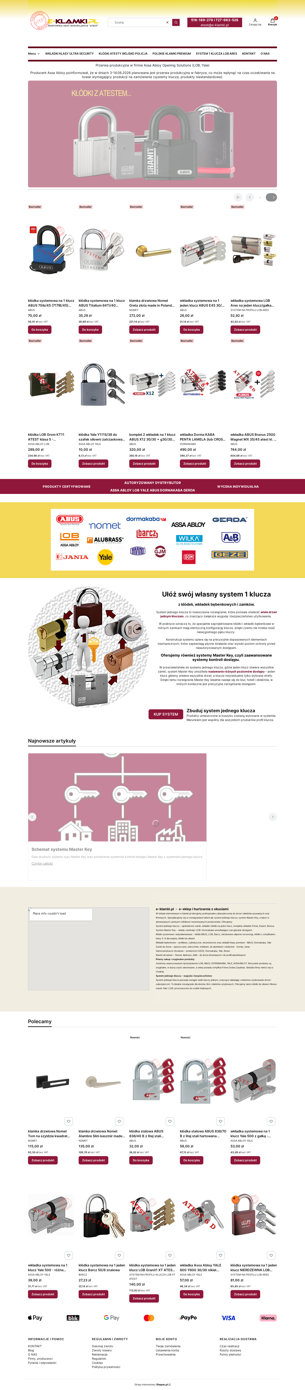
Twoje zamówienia (168, 1346)
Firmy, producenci (40, 1358)
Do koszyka (40, 329)
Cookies (97, 1362)
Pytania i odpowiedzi (42, 1362)
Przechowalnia (166, 1354)
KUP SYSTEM (166, 714)
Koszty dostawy (230, 1350)
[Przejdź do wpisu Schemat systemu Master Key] (117, 797)
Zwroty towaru (102, 1350)
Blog (31, 1350)
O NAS (32, 1354)
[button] (176, 22)
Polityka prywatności (106, 1367)
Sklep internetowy (151, 1384)
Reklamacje (99, 1354)
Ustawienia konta (167, 1350)
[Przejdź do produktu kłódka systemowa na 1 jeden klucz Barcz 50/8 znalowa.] (102, 1214)
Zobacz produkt (144, 329)
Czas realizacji (229, 1346)
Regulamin (99, 1358)
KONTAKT (35, 1346)
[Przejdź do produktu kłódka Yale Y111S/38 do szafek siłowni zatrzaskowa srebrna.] (102, 384)
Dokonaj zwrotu (102, 1346)
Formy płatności (230, 1354)
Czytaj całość (42, 863)
